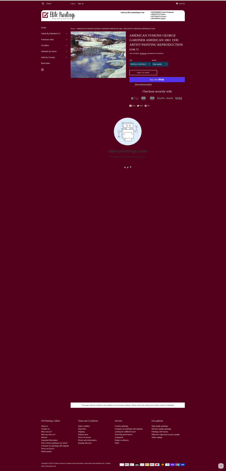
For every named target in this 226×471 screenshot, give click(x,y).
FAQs (117, 443)
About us (44, 426)
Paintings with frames (160, 432)
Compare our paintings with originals (55, 446)
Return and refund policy (87, 440)
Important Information (49, 440)
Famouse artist (54, 40)
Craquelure (119, 437)
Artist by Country (54, 57)
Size (130, 60)
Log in (73, 3)
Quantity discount (84, 443)
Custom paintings (121, 426)
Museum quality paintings (161, 429)
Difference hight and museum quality (166, 435)
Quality (154, 60)
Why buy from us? (48, 435)
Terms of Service (47, 449)
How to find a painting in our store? (54, 443)
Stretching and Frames (123, 435)
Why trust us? (46, 432)
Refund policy (46, 451)
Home (43, 28)
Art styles (54, 45)
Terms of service (84, 437)
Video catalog (157, 437)
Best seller (45, 63)
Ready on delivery (122, 440)
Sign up (80, 3)
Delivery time (83, 435)
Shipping (143, 53)
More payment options (143, 84)
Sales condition (84, 426)
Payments (82, 429)
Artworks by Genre (54, 51)
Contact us (45, 429)
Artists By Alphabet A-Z (54, 34)
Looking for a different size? (125, 432)
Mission (44, 437)
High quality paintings (160, 426)
